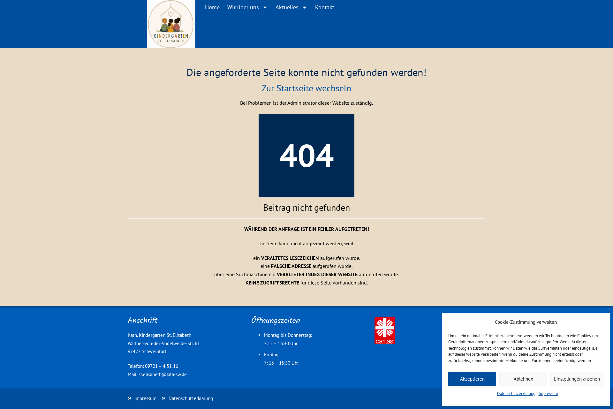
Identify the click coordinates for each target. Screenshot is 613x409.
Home (212, 7)
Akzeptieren (472, 379)
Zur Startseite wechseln (306, 88)
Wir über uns (243, 7)
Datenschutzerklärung (516, 393)
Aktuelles (287, 7)
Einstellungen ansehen (577, 379)
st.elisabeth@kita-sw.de (163, 374)
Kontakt (324, 7)
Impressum (548, 393)
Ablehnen (523, 379)
